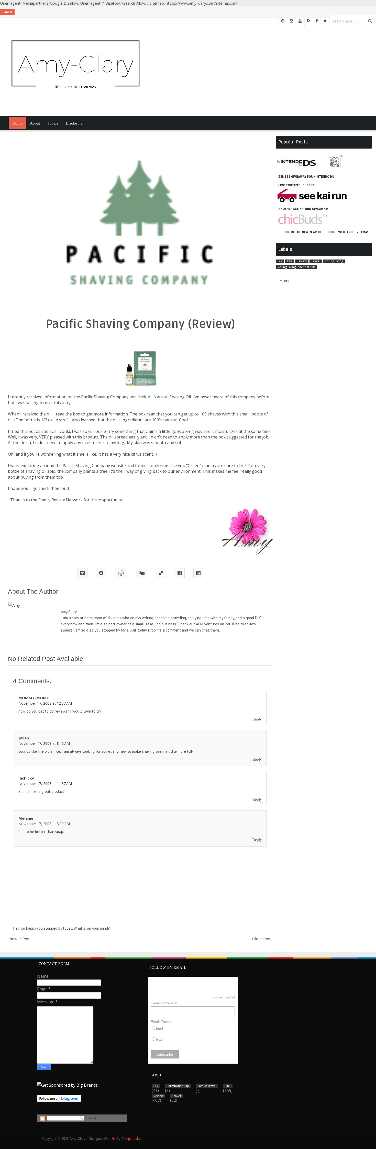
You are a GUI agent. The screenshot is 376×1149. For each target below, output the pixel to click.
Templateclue (131, 1139)
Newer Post (20, 938)
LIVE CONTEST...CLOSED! (296, 185)
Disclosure (74, 123)
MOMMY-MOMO (34, 697)
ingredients (132, 420)
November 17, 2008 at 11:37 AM (45, 783)
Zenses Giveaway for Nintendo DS (306, 176)
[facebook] (316, 21)
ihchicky (26, 778)
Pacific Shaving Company (104, 397)
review (302, 261)
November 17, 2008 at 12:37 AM (45, 703)
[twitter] (325, 21)
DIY (280, 261)
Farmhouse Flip (178, 1086)
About (35, 123)
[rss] (309, 21)
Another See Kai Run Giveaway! (303, 209)
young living (334, 261)
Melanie (25, 818)
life (289, 261)
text (159, 1039)
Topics (53, 123)
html (159, 1029)
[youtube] (300, 21)
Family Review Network (60, 500)
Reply (257, 719)
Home (17, 123)
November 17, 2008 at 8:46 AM (44, 743)
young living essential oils (296, 267)
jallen (23, 737)
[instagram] (291, 21)
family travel (206, 1086)
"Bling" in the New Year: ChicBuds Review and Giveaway (323, 232)
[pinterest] (283, 21)
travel (315, 261)
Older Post (262, 938)
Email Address (164, 1003)
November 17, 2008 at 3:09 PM (44, 823)
